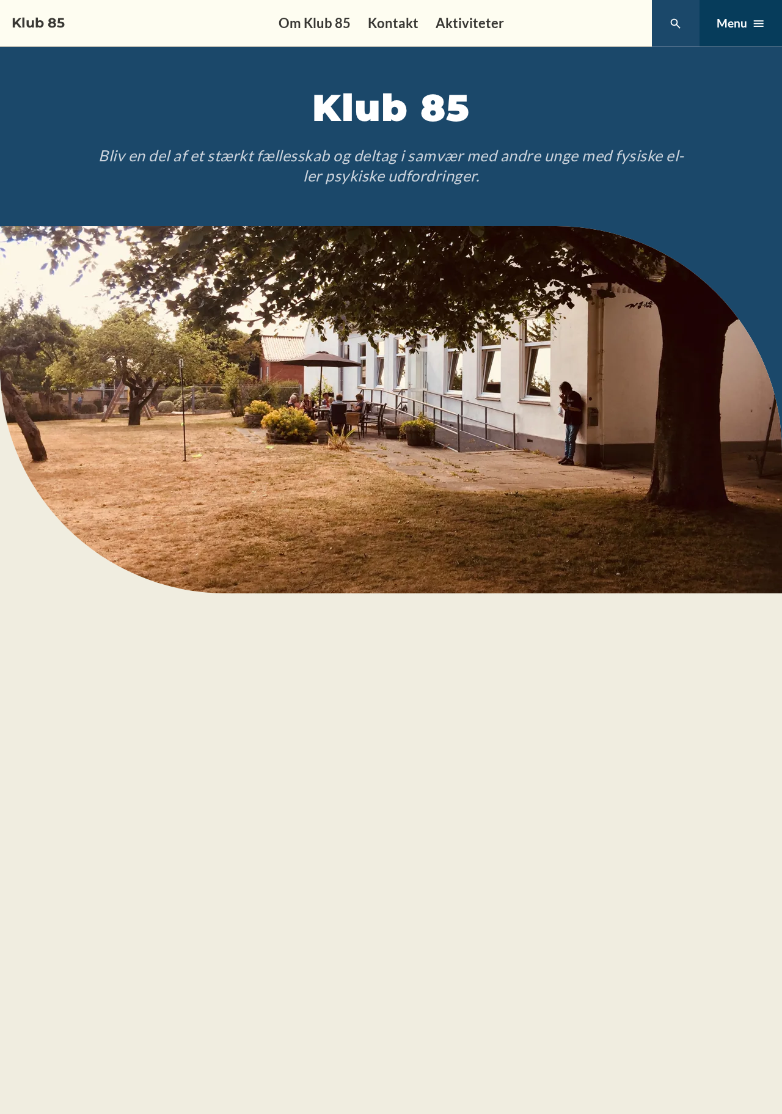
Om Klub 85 (315, 23)
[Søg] (675, 23)
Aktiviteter (470, 23)
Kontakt (393, 23)
